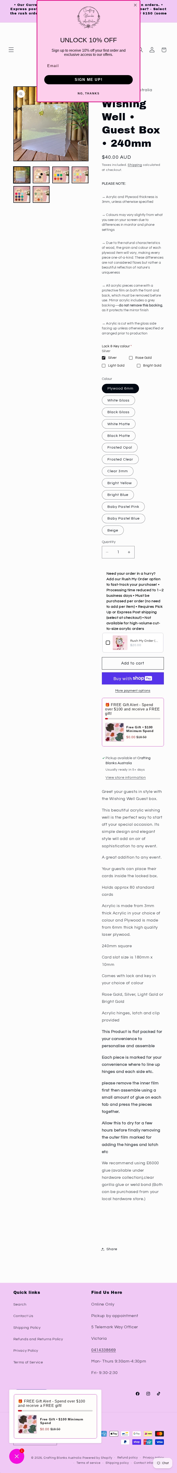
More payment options (132, 690)
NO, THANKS (89, 93)
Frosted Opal (119, 447)
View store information (126, 777)
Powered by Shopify (97, 1457)
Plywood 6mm (120, 388)
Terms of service (88, 1463)
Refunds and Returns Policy (38, 1339)
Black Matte (118, 436)
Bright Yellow (119, 483)
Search (20, 1304)
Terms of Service (28, 1362)
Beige (112, 530)
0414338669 (103, 1350)
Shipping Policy (27, 1327)
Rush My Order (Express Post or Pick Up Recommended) (145, 640)
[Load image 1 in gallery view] (21, 175)
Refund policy (127, 1457)
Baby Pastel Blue (123, 518)
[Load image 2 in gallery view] (41, 175)
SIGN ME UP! (89, 80)
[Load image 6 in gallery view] (41, 194)
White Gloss (118, 400)
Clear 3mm (117, 471)
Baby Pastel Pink (123, 507)
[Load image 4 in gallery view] (80, 175)
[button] (11, 50)
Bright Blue (118, 495)
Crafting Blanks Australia (63, 1457)
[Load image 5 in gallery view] (21, 194)
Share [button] (111, 1249)
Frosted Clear (120, 459)
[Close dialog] (135, 5)
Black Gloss (118, 412)
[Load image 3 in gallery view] (60, 175)
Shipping (135, 165)
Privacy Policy (25, 1350)
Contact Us (23, 1316)
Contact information (149, 1463)
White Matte (118, 424)
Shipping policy (117, 1463)
